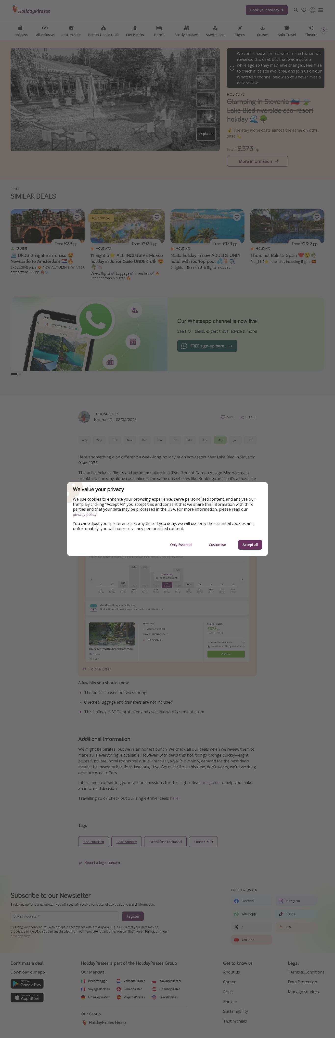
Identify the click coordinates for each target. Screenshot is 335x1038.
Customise (217, 544)
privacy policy (85, 514)
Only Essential (181, 544)
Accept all (250, 544)
